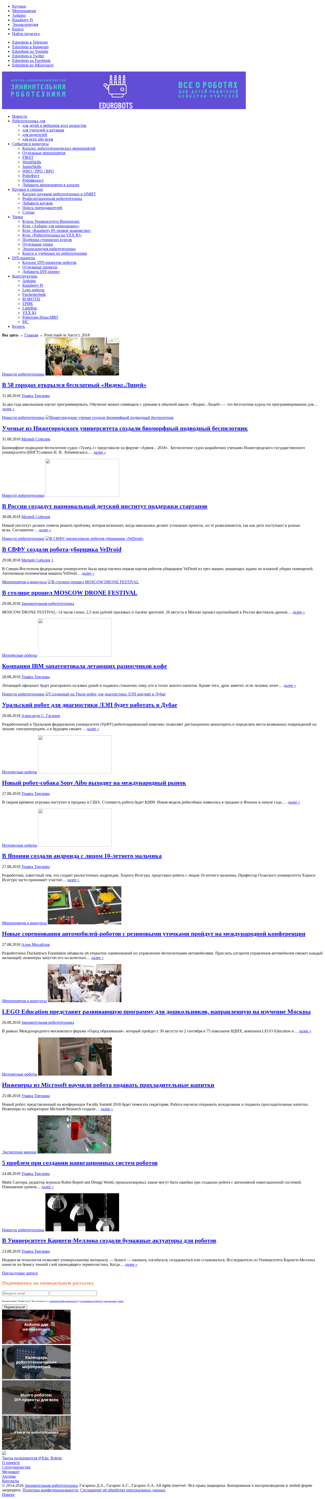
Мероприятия (24, 11)
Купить (18, 326)
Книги (18, 29)
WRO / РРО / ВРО (38, 171)
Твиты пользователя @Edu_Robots (32, 1458)
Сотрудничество (16, 1467)
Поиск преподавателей (42, 208)
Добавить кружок (37, 203)
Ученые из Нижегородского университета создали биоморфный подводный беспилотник (125, 428)
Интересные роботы (19, 655)
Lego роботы (33, 290)
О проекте (11, 1462)
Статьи (28, 212)
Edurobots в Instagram (30, 47)
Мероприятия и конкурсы (24, 582)
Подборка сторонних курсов (47, 239)
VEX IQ (29, 313)
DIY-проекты (23, 258)
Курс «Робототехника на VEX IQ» (52, 235)
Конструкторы (24, 276)
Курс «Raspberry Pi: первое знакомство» (56, 230)
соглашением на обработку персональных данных (101, 1301)
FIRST (28, 157)
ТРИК (27, 303)
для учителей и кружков (43, 130)
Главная (31, 335)
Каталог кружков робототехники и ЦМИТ (59, 194)
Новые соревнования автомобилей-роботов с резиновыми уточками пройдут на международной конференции (153, 933)
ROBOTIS (31, 299)
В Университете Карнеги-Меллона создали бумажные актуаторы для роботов (109, 1240)
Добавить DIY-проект (41, 271)
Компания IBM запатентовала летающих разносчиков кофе (84, 666)
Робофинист (33, 180)
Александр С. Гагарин (40, 715)
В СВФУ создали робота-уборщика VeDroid (61, 549)
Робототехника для (28, 121)
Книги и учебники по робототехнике (54, 253)
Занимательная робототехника (47, 603)
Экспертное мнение (19, 1152)
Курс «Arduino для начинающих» (51, 226)
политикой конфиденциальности (64, 1301)
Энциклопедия (25, 24)
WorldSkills (31, 162)
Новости (19, 116)
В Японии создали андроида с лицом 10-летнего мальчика (82, 856)
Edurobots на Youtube (30, 51)
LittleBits (29, 308)
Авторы (9, 1476)
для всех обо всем (37, 139)
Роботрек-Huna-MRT (40, 317)
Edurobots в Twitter (28, 56)
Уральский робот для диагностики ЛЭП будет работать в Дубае (89, 705)
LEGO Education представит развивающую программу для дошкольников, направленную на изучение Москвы (156, 1011)
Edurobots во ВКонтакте (33, 65)
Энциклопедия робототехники (49, 249)
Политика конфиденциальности (50, 1490)
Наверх (8, 1494)
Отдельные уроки (37, 244)
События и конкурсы (30, 144)
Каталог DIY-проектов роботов (49, 262)
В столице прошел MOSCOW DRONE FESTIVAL (69, 592)
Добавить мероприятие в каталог (51, 185)
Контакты (10, 1481)
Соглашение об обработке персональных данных (122, 1490)
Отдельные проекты (39, 267)
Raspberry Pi (22, 20)
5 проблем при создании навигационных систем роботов (80, 1163)
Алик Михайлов (35, 944)
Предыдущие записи (20, 1273)
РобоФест (30, 176)
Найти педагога (26, 33)
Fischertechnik (34, 294)
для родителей (34, 134)
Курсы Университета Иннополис (51, 221)
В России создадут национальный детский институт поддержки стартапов (104, 506)
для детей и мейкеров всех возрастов (54, 125)
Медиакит (11, 1472)
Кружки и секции (27, 189)
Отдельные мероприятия (43, 153)
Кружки (19, 6)
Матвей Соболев (35, 439)
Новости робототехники (23, 374)
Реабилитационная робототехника (52, 198)
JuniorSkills (31, 166)
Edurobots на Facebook (31, 60)
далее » (8, 409)
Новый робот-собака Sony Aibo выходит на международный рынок (94, 782)
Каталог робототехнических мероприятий (58, 148)
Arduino (19, 15)
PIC (25, 322)
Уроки (17, 217)
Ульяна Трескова (35, 396)
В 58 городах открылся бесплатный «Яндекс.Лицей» (74, 385)
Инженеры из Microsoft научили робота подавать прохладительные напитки (108, 1085)
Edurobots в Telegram (30, 42)
